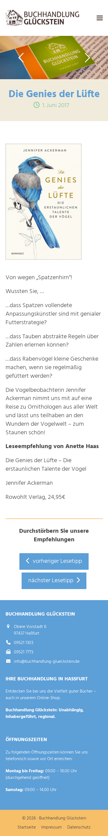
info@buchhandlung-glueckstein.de (46, 661)
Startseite (26, 827)
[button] (100, 18)
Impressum (51, 827)
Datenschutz (79, 827)
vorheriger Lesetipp (57, 561)
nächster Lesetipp (50, 580)
